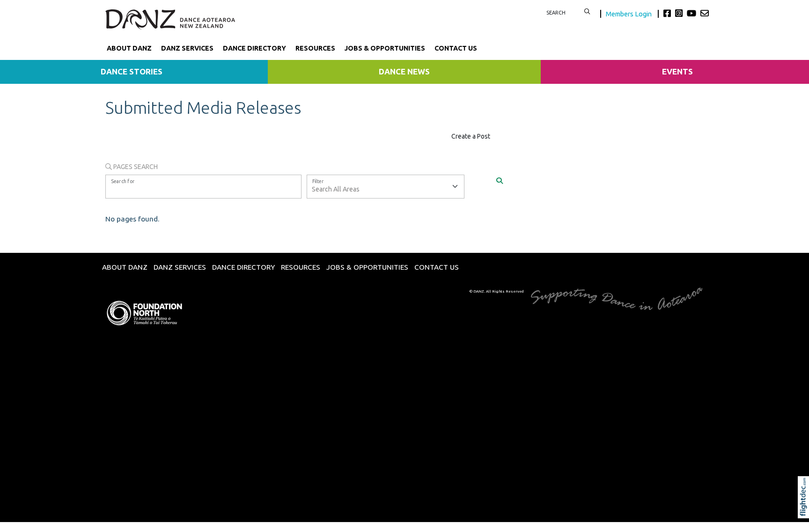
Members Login (629, 14)
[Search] (499, 180)
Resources (315, 48)
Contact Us (455, 48)
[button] (805, 510)
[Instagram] (680, 13)
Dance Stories (131, 71)
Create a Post (470, 136)
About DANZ (129, 48)
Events (677, 71)
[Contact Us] (704, 13)
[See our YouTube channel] (693, 13)
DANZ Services (187, 48)
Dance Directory (254, 48)
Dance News (404, 71)
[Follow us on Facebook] (668, 13)
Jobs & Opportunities (385, 48)
